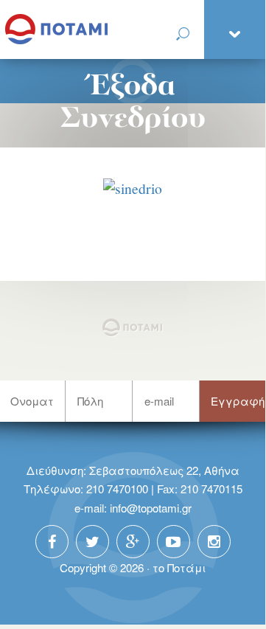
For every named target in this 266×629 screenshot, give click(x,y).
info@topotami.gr (151, 507)
